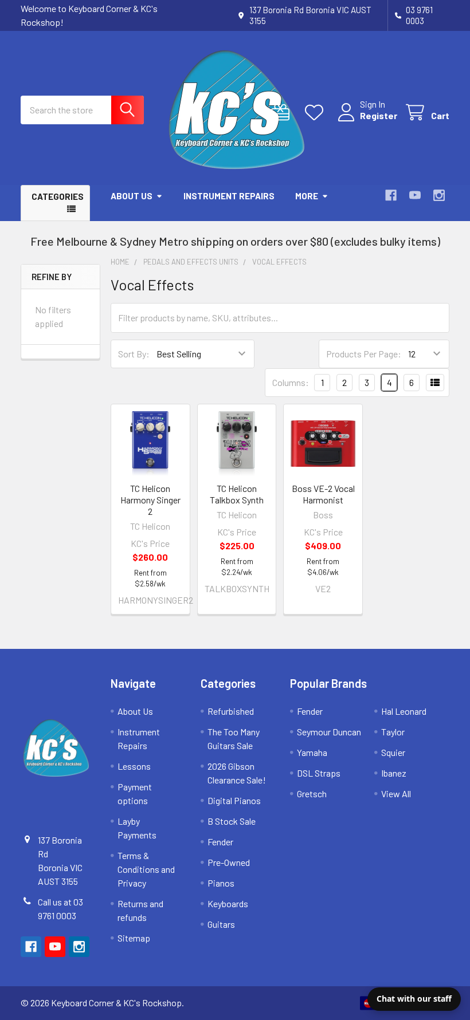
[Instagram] (439, 195)
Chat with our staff (414, 998)
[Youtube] (415, 195)
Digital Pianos (234, 800)
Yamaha (312, 752)
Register (378, 115)
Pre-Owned (228, 862)
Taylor (393, 731)
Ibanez (393, 772)
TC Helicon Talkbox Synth (237, 494)
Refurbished (230, 711)
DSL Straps (318, 772)
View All (396, 793)
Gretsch (312, 793)
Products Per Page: (363, 353)
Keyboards (227, 903)
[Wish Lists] (316, 112)
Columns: (290, 382)
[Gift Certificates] (282, 112)
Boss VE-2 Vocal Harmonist (323, 494)
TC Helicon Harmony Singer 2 (150, 500)
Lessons (134, 766)
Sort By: (134, 353)
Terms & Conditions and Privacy (146, 869)
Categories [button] (58, 196)
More (306, 196)
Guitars (221, 924)
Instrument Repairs (229, 196)
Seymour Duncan (329, 731)
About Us (131, 196)
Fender (220, 841)
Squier (393, 752)
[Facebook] (391, 195)
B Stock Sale (231, 821)
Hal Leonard (403, 711)
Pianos (220, 882)
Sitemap (133, 937)
